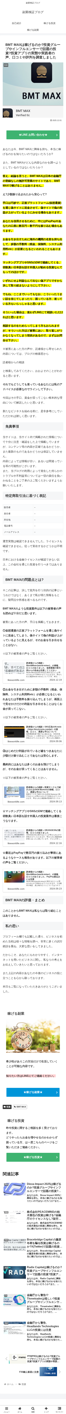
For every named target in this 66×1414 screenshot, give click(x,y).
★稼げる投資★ (33, 1157)
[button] (59, 798)
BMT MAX (21, 1107)
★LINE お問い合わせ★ (33, 134)
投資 (8, 1107)
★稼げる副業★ (33, 1092)
